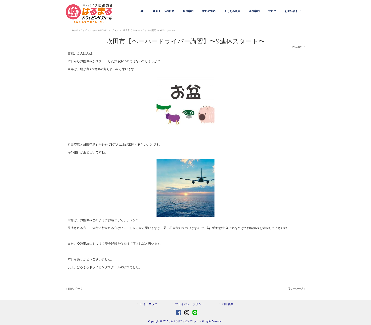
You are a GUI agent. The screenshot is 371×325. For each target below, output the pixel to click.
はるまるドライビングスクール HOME (88, 30)
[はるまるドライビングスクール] (89, 22)
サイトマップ (148, 304)
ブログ (115, 30)
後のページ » (296, 288)
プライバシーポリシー (189, 304)
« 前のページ (74, 288)
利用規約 (227, 304)
